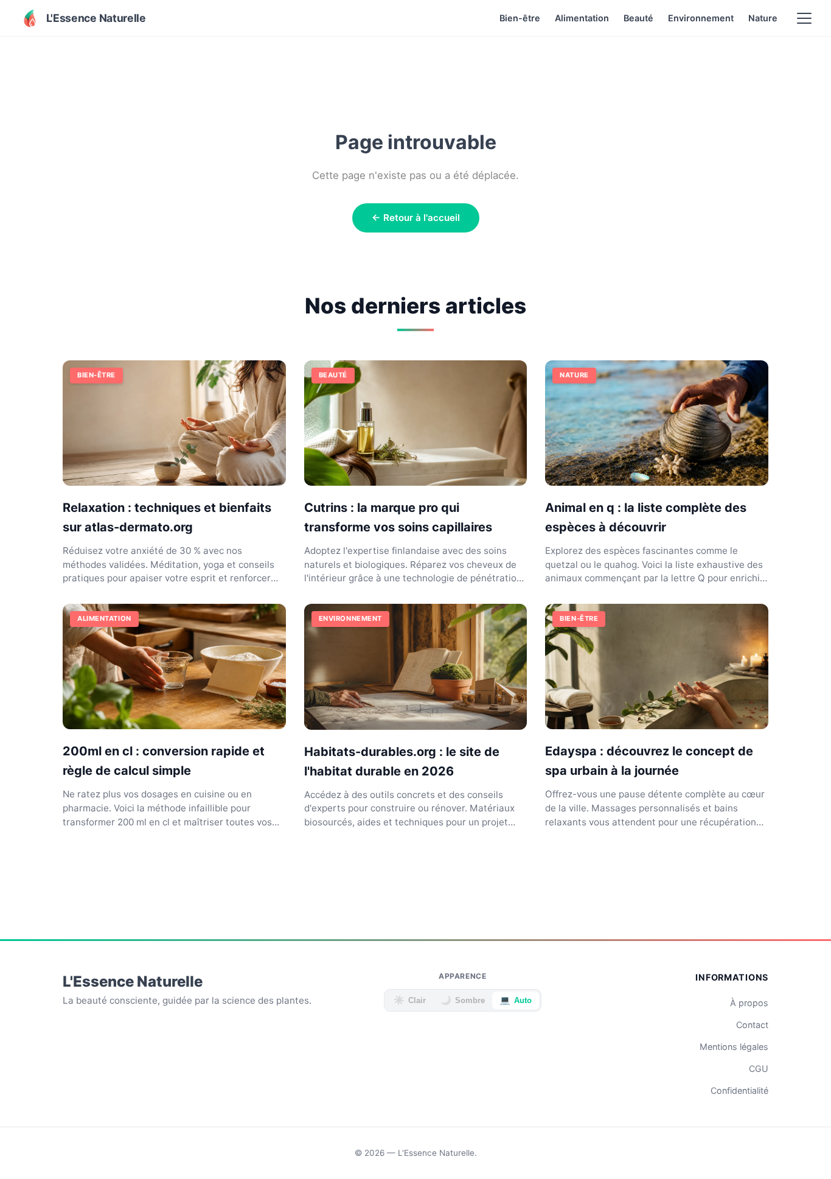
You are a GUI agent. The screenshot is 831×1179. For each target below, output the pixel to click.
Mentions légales (734, 1046)
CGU (758, 1068)
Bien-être (519, 18)
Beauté (638, 18)
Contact (752, 1025)
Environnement (701, 18)
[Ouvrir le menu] (804, 18)
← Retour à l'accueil (416, 217)
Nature (762, 18)
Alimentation (582, 18)
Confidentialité (739, 1090)
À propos (749, 1003)
